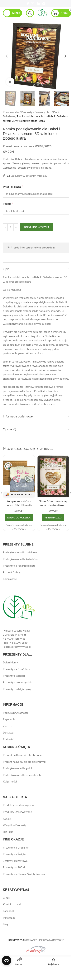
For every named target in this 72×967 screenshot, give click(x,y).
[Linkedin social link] (38, 4)
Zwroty (7, 726)
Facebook (8, 910)
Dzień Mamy (10, 662)
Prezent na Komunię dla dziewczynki (24, 761)
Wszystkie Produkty (14, 825)
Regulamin (9, 719)
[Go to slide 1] (30, 85)
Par (55, 112)
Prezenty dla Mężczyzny (17, 689)
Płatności (8, 739)
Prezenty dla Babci (14, 675)
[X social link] (33, 4)
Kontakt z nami (12, 904)
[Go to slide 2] (34, 85)
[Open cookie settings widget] (6, 960)
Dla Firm (8, 831)
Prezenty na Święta (14, 854)
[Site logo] (42, 12)
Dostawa (8, 732)
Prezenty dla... (43, 112)
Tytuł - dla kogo (13, 186)
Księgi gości (10, 781)
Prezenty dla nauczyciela (17, 682)
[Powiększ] (10, 82)
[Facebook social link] (28, 4)
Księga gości (10, 578)
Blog (5, 924)
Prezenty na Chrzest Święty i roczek (24, 874)
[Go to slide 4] (42, 85)
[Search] (30, 13)
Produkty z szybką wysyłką (18, 805)
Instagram (9, 917)
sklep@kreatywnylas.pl (17, 646)
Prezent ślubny (12, 572)
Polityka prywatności (15, 712)
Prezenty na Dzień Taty (16, 669)
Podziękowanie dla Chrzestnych (22, 775)
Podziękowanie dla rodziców (20, 552)
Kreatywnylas (11, 112)
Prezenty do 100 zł (14, 867)
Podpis (8, 203)
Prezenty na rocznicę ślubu (19, 565)
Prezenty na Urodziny (15, 847)
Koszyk (7, 818)
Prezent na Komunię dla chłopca (22, 755)
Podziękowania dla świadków (20, 559)
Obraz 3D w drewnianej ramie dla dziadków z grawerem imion (53, 505)
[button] (7, 56)
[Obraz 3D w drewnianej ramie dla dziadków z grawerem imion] (53, 476)
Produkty (26, 112)
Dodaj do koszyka (36, 227)
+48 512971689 (17, 642)
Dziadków (9, 116)
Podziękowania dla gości (17, 768)
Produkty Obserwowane (17, 811)
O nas (6, 897)
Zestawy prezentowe (15, 860)
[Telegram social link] (43, 4)
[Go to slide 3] (38, 85)
